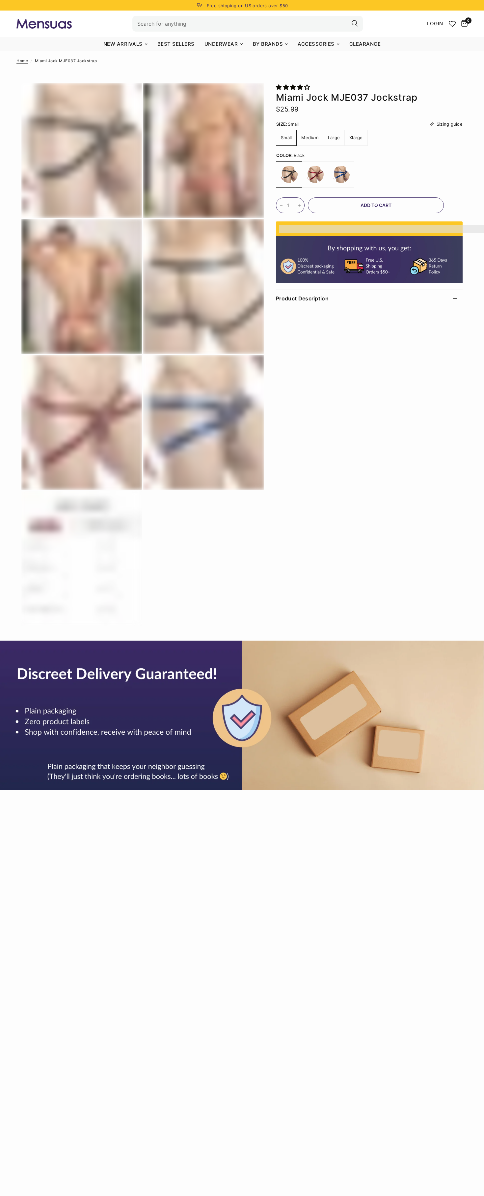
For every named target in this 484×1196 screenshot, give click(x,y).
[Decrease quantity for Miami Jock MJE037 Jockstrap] (281, 205)
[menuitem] (125, 44)
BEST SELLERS (176, 44)
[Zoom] (128, 97)
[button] (294, 87)
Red (315, 175)
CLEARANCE (365, 44)
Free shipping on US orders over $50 (247, 5)
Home (22, 60)
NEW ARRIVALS (123, 44)
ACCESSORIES (316, 44)
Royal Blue (341, 175)
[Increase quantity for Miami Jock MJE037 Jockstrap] (299, 205)
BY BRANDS (268, 44)
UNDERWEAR (221, 44)
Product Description (302, 298)
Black (289, 175)
